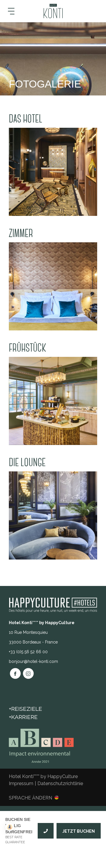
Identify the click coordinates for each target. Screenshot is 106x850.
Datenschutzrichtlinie (60, 783)
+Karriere (23, 717)
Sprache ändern (30, 798)
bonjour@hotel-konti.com (33, 661)
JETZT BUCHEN (78, 831)
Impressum (21, 783)
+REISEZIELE (25, 708)
